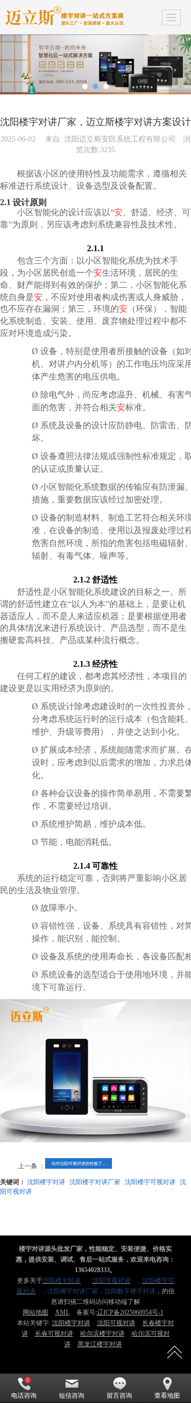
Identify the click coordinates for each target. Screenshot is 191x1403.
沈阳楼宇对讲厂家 (95, 1181)
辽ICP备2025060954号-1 (130, 1312)
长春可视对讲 (54, 1333)
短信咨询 (71, 1395)
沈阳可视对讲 (116, 1323)
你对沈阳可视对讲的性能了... (78, 1163)
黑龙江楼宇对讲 (99, 1344)
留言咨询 (119, 1395)
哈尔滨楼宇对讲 (102, 1333)
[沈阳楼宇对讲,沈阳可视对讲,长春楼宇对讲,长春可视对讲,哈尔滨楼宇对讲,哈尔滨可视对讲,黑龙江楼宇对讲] (95, 64)
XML (62, 1312)
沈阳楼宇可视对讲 (150, 1181)
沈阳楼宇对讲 (46, 1181)
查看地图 (167, 1395)
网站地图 (35, 1312)
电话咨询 (24, 1395)
